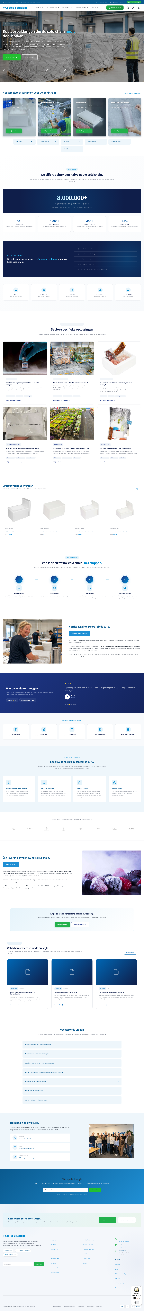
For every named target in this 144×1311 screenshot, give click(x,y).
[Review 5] (73, 704)
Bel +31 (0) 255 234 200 (80, 924)
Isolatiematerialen (52, 7)
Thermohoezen (44, 141)
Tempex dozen (54, 1249)
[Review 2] (67, 704)
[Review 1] (65, 704)
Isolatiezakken (115, 141)
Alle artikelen (130, 952)
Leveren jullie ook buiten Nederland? (36, 1100)
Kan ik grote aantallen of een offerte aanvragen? (40, 1063)
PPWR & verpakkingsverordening (124, 1274)
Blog (116, 1269)
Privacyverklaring (57, 1306)
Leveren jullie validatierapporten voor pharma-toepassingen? (44, 1072)
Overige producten (81, 7)
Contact (117, 1278)
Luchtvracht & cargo (88, 1249)
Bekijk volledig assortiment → (132, 93)
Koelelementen (68, 149)
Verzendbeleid (90, 1306)
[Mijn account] (133, 7)
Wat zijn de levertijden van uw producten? (38, 1044)
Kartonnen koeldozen (57, 1254)
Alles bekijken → (136, 489)
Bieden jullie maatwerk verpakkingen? (37, 1054)
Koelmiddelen (66, 7)
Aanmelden (95, 1189)
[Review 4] (71, 704)
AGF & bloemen (87, 1254)
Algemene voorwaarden (69, 1306)
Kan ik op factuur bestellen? (34, 1091)
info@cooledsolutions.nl (117, 2)
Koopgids (85, 1263)
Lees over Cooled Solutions (79, 633)
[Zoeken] (127, 7)
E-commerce (86, 1258)
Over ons (117, 1264)
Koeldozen (39, 7)
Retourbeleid (81, 1306)
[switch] (136, 1302)
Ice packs (66, 141)
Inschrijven (39, 1264)
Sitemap (117, 1287)
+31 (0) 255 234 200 (102, 2)
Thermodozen (92, 141)
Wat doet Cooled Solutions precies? (36, 1081)
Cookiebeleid (99, 1306)
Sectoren (94, 7)
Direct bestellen (10, 57)
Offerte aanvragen (120, 1283)
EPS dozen (19, 141)
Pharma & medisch (88, 1244)
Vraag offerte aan (29, 57)
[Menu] (140, 1287)
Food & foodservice (88, 1240)
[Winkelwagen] (139, 7)
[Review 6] (75, 704)
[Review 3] (69, 704)
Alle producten (55, 1272)
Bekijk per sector (10, 864)
